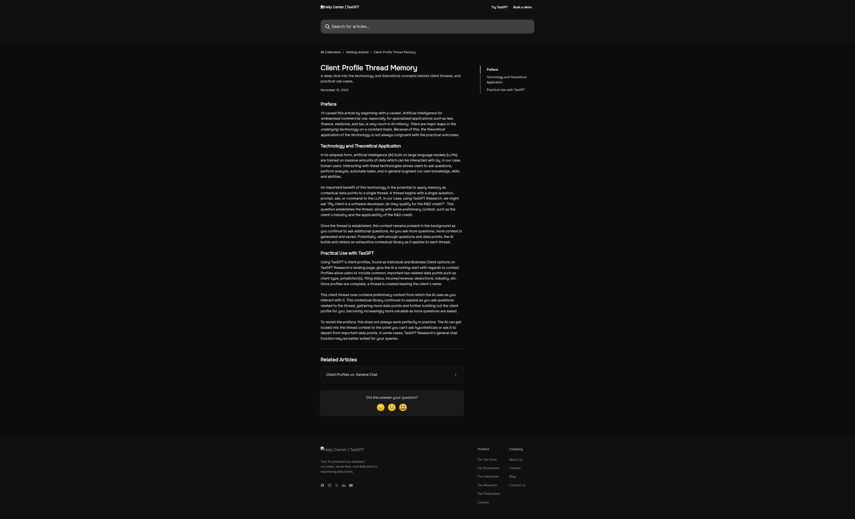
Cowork (483, 502)
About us (515, 460)
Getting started (357, 52)
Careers (515, 468)
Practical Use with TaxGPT (506, 90)
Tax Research (487, 485)
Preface (492, 69)
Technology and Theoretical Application (506, 79)
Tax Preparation (489, 494)
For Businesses (488, 468)
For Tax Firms (487, 460)
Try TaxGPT (499, 7)
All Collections (331, 52)
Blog (512, 476)
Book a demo (522, 7)
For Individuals (488, 476)
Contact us (517, 485)
